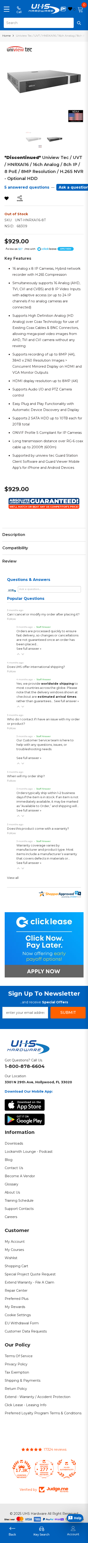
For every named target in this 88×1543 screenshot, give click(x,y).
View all (13, 878)
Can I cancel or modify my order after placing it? (43, 614)
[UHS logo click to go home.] (44, 9)
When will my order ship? (26, 776)
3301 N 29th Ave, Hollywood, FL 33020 (38, 1082)
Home (6, 35)
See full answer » (28, 648)
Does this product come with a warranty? (38, 828)
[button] (18, 654)
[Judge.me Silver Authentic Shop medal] (66, 1469)
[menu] (6, 9)
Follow (11, 619)
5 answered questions (26, 187)
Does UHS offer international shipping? (36, 667)
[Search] (44, 23)
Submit (68, 1012)
